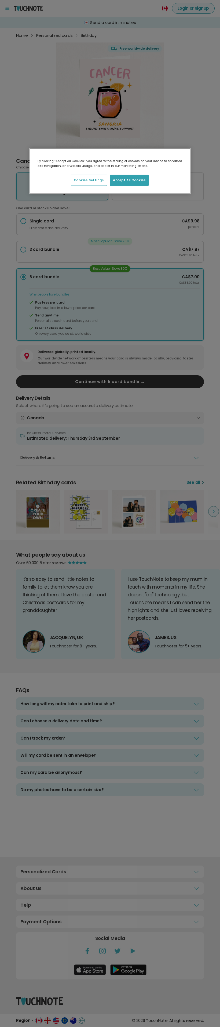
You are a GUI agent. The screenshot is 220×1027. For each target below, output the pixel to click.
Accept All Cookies (129, 180)
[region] (110, 171)
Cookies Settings (89, 180)
